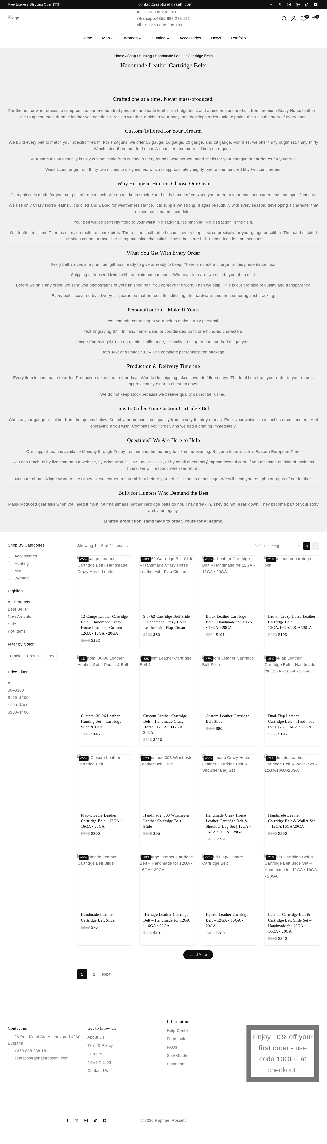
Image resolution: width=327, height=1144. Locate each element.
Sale (12, 624)
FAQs (172, 1047)
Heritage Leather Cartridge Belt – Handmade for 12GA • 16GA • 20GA (166, 920)
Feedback (176, 1039)
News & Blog (99, 1062)
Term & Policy (100, 1045)
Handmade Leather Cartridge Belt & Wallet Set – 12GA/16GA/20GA (291, 821)
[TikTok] (306, 4)
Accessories (190, 38)
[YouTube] (315, 4)
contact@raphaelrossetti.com (41, 1058)
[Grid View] (306, 546)
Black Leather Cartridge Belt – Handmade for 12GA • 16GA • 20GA (229, 622)
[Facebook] (271, 4)
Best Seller (18, 609)
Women (21, 578)
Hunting (21, 563)
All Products (19, 602)
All (10, 683)
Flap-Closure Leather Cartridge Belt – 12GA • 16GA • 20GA (101, 821)
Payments (176, 1064)
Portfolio (238, 38)
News (216, 38)
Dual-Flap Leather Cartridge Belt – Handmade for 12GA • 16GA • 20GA (291, 721)
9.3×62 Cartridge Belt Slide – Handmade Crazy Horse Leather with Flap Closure (166, 622)
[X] (280, 4)
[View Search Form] (284, 18)
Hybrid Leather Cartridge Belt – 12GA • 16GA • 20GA (227, 920)
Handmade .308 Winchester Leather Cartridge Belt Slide (166, 821)
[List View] (315, 546)
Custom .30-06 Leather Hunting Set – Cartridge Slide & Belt (101, 721)
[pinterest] (297, 4)
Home (86, 38)
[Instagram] (289, 4)
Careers (94, 1054)
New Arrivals (19, 616)
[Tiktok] (95, 1120)
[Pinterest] (104, 1120)
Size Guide (177, 1055)
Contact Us (97, 1070)
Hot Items (17, 631)
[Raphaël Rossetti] (30, 18)
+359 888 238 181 (31, 1051)
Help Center (178, 1030)
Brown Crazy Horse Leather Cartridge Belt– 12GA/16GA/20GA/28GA (291, 622)
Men (18, 571)
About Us (96, 1037)
